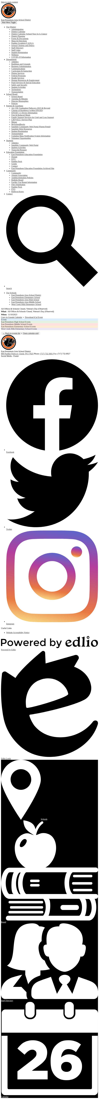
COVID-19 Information (21, 57)
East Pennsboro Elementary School (25, 297)
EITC (13, 159)
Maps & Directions (19, 41)
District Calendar (18, 32)
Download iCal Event (34, 317)
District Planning (18, 36)
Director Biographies (19, 101)
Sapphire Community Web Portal (24, 145)
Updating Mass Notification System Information (30, 136)
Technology (16, 89)
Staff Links (15, 50)
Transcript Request (19, 150)
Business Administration (21, 66)
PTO (13, 189)
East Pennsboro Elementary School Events (18, 326)
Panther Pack (16, 161)
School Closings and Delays (22, 45)
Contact (14, 166)
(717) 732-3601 (46, 354)
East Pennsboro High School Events (16, 322)
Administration (17, 29)
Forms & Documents (19, 38)
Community (16, 173)
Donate (14, 157)
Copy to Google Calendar (11, 317)
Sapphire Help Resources (21, 129)
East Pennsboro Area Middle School (26, 302)
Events (4, 320)
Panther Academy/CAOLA (22, 43)
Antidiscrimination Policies (22, 178)
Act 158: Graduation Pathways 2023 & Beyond (30, 108)
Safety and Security (19, 85)
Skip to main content (9, 2)
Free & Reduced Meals (20, 115)
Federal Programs (18, 76)
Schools (44, 819)
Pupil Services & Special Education (25, 83)
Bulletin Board (17, 180)
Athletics (15, 62)
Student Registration (19, 52)
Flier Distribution (18, 185)
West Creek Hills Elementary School (26, 304)
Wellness (15, 55)
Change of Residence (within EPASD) (27, 110)
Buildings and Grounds (20, 64)
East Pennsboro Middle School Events (16, 324)
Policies (14, 103)
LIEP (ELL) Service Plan (21, 120)
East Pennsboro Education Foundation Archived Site (32, 168)
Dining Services (17, 73)
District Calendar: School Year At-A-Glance (29, 34)
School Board (17, 96)
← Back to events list (11, 333)
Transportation (17, 92)
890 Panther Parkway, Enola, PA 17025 (17, 354)
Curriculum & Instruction (21, 71)
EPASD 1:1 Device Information (24, 113)
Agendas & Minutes (19, 99)
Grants (14, 164)
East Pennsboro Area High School (25, 300)
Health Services (17, 78)
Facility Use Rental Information (24, 182)
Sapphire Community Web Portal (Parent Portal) (31, 127)
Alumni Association (19, 175)
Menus (14, 122)
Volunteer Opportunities (21, 138)
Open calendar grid (31, 333)
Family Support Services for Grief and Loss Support (32, 117)
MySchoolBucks (18, 124)
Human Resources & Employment (25, 80)
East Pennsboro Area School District (26, 295)
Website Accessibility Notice (17, 632)
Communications (18, 69)
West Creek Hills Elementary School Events (19, 329)
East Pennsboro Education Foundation (27, 154)
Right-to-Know (17, 191)
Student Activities (18, 87)
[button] (11, 27)
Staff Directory (17, 48)
